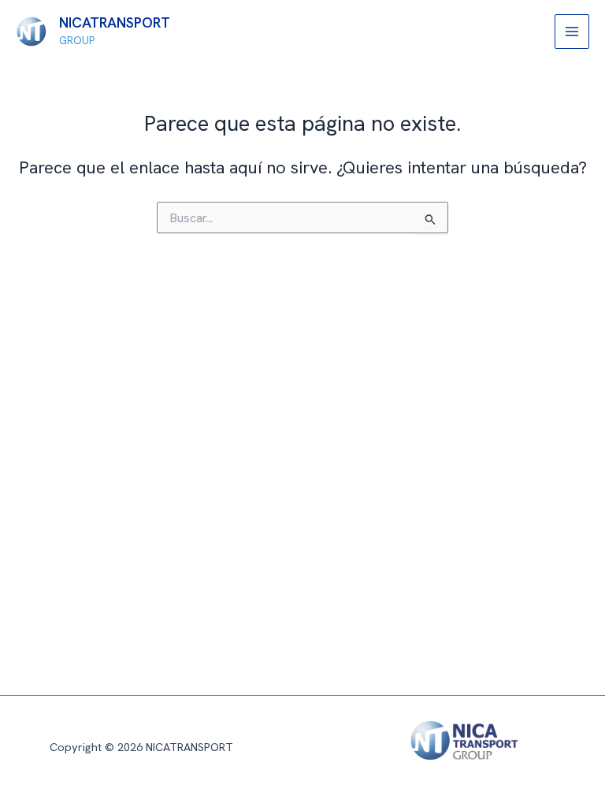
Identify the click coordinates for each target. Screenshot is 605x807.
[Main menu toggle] (572, 31)
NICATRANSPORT (114, 22)
